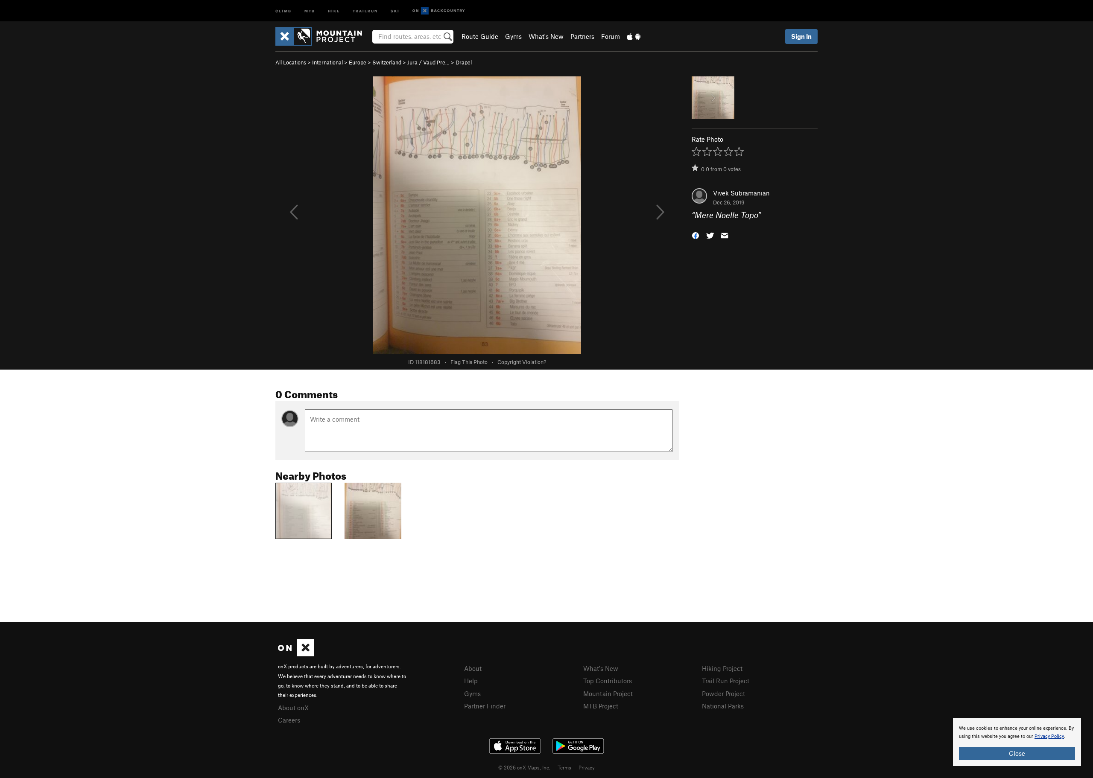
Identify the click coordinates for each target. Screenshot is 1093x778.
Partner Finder (485, 706)
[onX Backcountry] (438, 10)
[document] (1017, 742)
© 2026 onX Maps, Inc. (524, 767)
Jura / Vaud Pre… (428, 62)
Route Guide (480, 36)
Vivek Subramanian (741, 193)
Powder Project (723, 693)
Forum (610, 36)
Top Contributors (607, 681)
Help (471, 681)
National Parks (723, 706)
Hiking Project (722, 668)
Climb (283, 10)
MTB (309, 10)
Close (1017, 753)
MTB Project (600, 706)
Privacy (587, 767)
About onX (293, 707)
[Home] (323, 36)
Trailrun (365, 10)
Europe (357, 62)
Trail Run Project (725, 681)
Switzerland (386, 62)
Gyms (513, 36)
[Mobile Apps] (633, 36)
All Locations (290, 62)
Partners (582, 36)
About (473, 668)
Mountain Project (608, 693)
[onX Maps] (296, 654)
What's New (546, 36)
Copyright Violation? (521, 361)
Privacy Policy (1049, 736)
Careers (289, 720)
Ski (395, 10)
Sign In (801, 36)
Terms (564, 767)
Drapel (464, 62)
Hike (334, 10)
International (327, 62)
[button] (695, 235)
